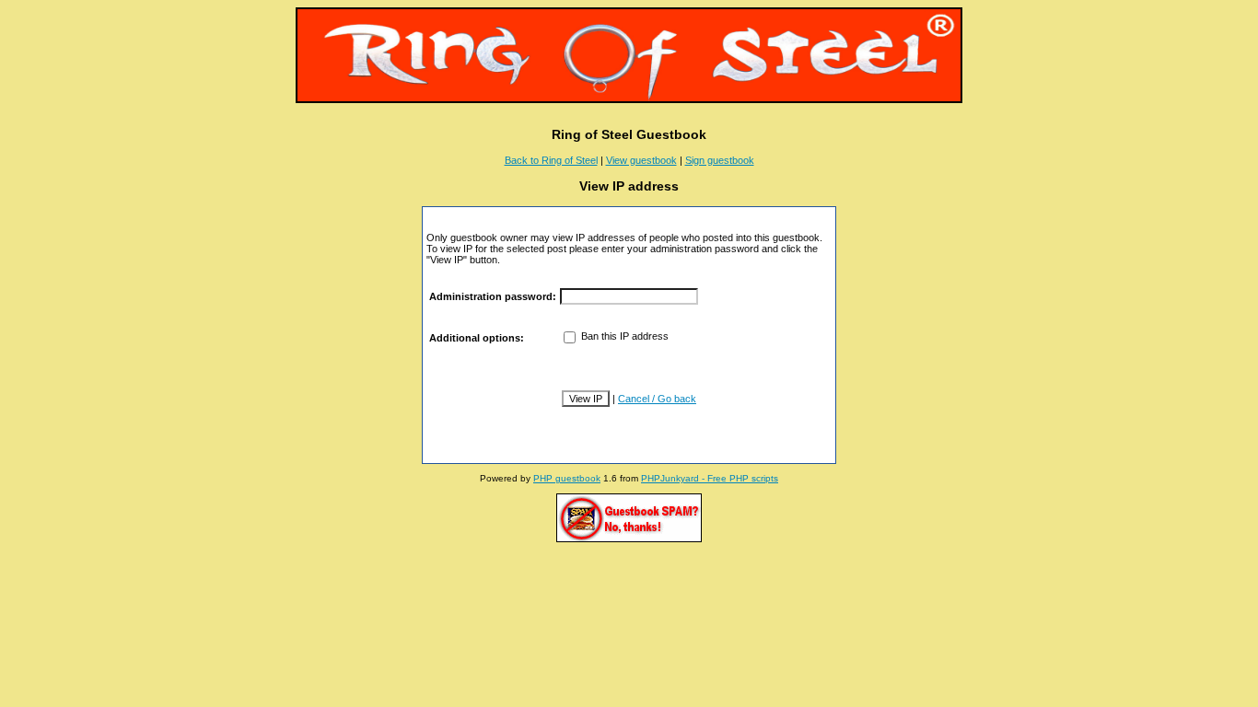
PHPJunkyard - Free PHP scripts (709, 478)
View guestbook (641, 160)
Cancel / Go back (657, 398)
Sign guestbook (719, 160)
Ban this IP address (623, 336)
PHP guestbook (566, 478)
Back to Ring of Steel (551, 160)
